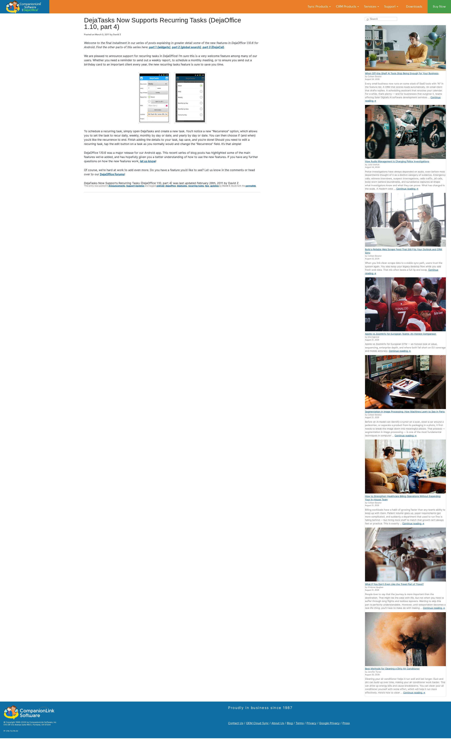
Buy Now (439, 6)
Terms (300, 723)
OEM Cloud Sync (257, 723)
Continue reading (407, 188)
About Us (277, 723)
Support (390, 6)
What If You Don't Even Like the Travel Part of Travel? (394, 584)
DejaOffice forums (112, 174)
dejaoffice (170, 185)
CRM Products (346, 6)
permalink (251, 185)
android (160, 185)
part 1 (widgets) (159, 47)
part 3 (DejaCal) (213, 47)
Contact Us (235, 723)
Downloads (414, 6)
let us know (148, 161)
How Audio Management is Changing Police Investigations (397, 161)
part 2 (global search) (186, 47)
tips (207, 185)
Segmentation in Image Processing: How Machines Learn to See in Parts (405, 411)
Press (346, 723)
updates (214, 185)
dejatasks (182, 185)
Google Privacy (329, 723)
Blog (290, 723)
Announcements (117, 185)
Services (370, 6)
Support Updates (135, 185)
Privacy (311, 723)
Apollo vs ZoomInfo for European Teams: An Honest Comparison (400, 333)
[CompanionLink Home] (24, 6)
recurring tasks (196, 185)
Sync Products (318, 6)
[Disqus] (172, 241)
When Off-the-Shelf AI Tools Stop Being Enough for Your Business (401, 73)
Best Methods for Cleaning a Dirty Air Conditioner (392, 668)
